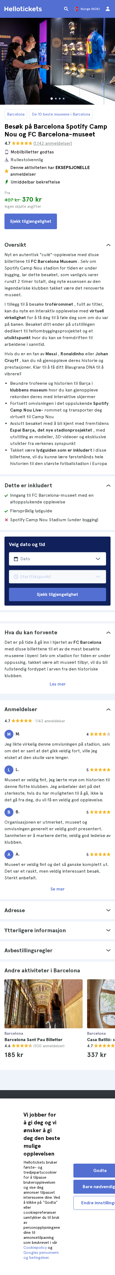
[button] (57, 244)
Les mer (58, 684)
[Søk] (66, 9)
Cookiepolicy (35, 1247)
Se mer (57, 889)
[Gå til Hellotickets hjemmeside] (24, 9)
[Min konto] (108, 9)
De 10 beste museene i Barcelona (61, 114)
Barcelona (16, 114)
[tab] (57, 244)
